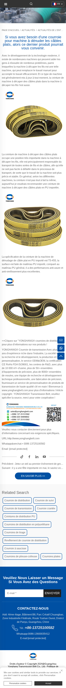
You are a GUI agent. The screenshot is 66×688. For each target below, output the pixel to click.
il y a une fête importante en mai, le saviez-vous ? (38, 468)
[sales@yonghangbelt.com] (60, 340)
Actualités (28, 30)
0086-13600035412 (39, 633)
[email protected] (18, 449)
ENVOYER (52, 593)
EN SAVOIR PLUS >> (33, 476)
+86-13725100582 (39, 628)
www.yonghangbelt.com (15, 390)
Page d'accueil (10, 30)
